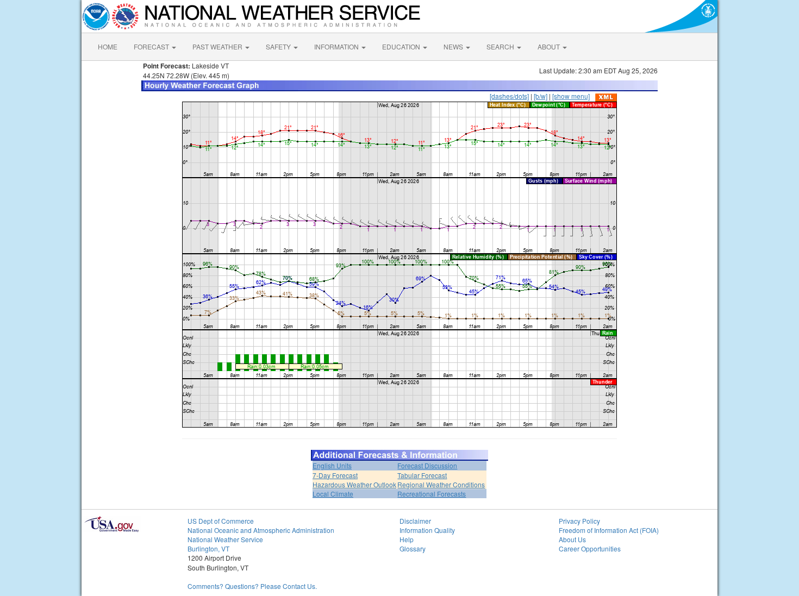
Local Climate (333, 493)
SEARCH (501, 46)
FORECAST (152, 46)
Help (407, 539)
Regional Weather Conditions (441, 484)
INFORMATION (337, 46)
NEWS (454, 46)
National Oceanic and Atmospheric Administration (261, 530)
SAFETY (279, 46)
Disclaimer (415, 520)
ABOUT (549, 46)
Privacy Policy (579, 520)
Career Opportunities (590, 548)
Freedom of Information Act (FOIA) (609, 530)
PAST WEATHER (218, 46)
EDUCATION (402, 46)
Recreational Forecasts (431, 493)
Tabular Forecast (422, 475)
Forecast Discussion (427, 465)
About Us (572, 539)
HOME (107, 46)
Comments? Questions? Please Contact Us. (252, 586)
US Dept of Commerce (221, 520)
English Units (332, 465)
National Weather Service (225, 539)
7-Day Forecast (335, 475)
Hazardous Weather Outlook (354, 484)
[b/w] (540, 96)
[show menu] (571, 96)
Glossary (413, 548)
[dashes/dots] (509, 96)
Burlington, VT (208, 548)
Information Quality (427, 530)
